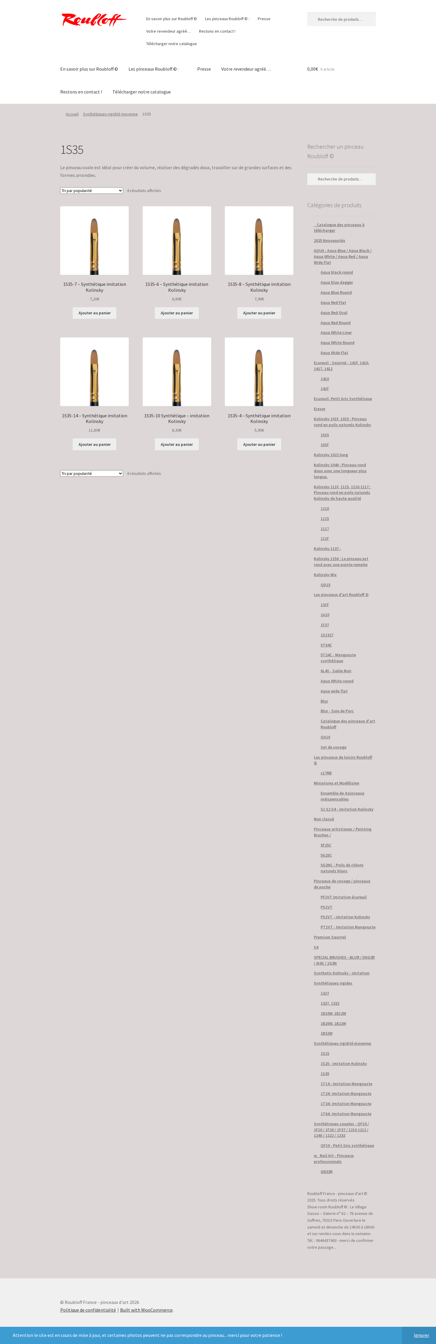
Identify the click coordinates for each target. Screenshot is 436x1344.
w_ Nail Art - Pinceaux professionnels (334, 1158)
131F (325, 604)
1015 (325, 435)
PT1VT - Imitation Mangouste (348, 927)
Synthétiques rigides (333, 983)
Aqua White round (337, 681)
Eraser (319, 408)
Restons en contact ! (217, 31)
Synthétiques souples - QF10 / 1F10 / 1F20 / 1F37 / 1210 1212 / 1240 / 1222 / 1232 (341, 1129)
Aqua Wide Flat (334, 352)
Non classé (324, 819)
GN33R (326, 1171)
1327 (325, 993)
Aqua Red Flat (333, 302)
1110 (325, 508)
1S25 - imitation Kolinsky (344, 1063)
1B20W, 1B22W (333, 1023)
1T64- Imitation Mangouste (346, 1113)
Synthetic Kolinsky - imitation (342, 973)
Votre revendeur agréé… (168, 31)
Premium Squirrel (330, 937)
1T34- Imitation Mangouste (346, 1103)
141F (325, 388)
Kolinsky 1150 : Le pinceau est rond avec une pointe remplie (341, 561)
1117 (325, 528)
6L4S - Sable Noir (336, 670)
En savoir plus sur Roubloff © (171, 18)
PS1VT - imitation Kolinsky (345, 917)
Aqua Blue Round (336, 292)
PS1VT (326, 907)
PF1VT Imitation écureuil (344, 897)
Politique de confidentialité (88, 1310)
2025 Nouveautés (329, 240)
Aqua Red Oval (334, 312)
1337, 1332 (330, 1003)
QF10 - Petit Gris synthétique (347, 1145)
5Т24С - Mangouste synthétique (338, 657)
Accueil (72, 114)
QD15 (325, 584)
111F (325, 538)
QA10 (325, 737)
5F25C (326, 845)
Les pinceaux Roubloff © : (227, 18)
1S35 (325, 1073)
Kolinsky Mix (325, 574)
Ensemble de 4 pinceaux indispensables (343, 796)
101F (325, 444)
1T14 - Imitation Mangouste (346, 1083)
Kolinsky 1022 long (331, 454)
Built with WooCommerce (146, 1310)
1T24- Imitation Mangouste (346, 1093)
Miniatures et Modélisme (336, 783)
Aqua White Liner (336, 332)
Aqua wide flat (334, 691)
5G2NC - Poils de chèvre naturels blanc (342, 868)
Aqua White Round (337, 342)
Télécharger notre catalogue (171, 43)
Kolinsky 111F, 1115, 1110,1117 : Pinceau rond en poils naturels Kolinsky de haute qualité (342, 492)
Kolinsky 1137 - (327, 548)
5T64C (326, 645)
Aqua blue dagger (337, 282)
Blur (324, 701)
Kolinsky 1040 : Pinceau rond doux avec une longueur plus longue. (340, 470)
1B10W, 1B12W (333, 1013)
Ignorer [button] (421, 1335)
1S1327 (327, 635)
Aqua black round (337, 272)
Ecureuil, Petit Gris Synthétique (343, 398)
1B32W (326, 1033)
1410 (325, 378)
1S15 (325, 1053)
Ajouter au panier (95, 313)
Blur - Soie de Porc (337, 711)
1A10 (325, 614)
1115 (325, 518)
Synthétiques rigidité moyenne (110, 114)
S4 (316, 947)
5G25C (326, 855)
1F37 (325, 624)
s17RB (326, 773)
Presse (264, 18)
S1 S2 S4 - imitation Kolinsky (347, 809)
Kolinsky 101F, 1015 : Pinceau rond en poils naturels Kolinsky (342, 421)
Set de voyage (333, 747)
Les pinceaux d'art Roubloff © (341, 594)
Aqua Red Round (336, 322)
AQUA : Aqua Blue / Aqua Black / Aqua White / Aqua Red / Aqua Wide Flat (343, 256)
